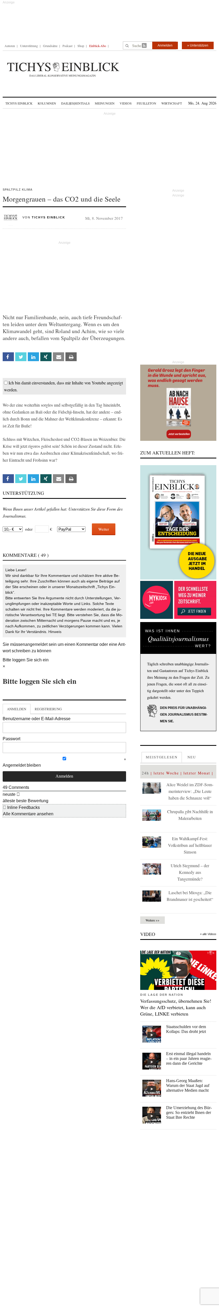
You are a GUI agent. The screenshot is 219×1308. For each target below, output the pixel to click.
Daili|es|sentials (75, 103)
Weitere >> (152, 920)
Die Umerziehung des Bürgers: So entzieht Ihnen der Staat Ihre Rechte (189, 1112)
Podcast (67, 46)
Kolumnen (47, 103)
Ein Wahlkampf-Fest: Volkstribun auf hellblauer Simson (190, 845)
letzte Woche (166, 772)
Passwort (11, 738)
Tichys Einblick (19, 103)
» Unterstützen (197, 45)
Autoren (10, 46)
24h (145, 772)
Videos (126, 103)
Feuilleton (146, 103)
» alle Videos (208, 934)
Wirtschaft (171, 103)
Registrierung (48, 709)
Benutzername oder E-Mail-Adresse (37, 718)
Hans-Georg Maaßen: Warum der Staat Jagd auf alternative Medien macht (187, 1085)
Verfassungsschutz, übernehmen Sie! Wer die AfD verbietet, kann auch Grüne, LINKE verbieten (175, 1007)
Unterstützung (29, 46)
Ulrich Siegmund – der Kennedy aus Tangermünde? (190, 872)
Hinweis (54, 632)
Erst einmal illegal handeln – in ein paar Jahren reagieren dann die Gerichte (189, 1058)
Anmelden (165, 45)
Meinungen (105, 103)
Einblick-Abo (97, 46)
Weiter (103, 529)
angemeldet (36, 644)
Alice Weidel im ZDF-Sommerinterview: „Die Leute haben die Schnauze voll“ (189, 791)
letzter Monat (196, 772)
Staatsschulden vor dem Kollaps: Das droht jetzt (186, 1029)
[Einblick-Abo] (178, 522)
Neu (191, 757)
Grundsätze (50, 46)
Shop (80, 46)
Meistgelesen (162, 757)
